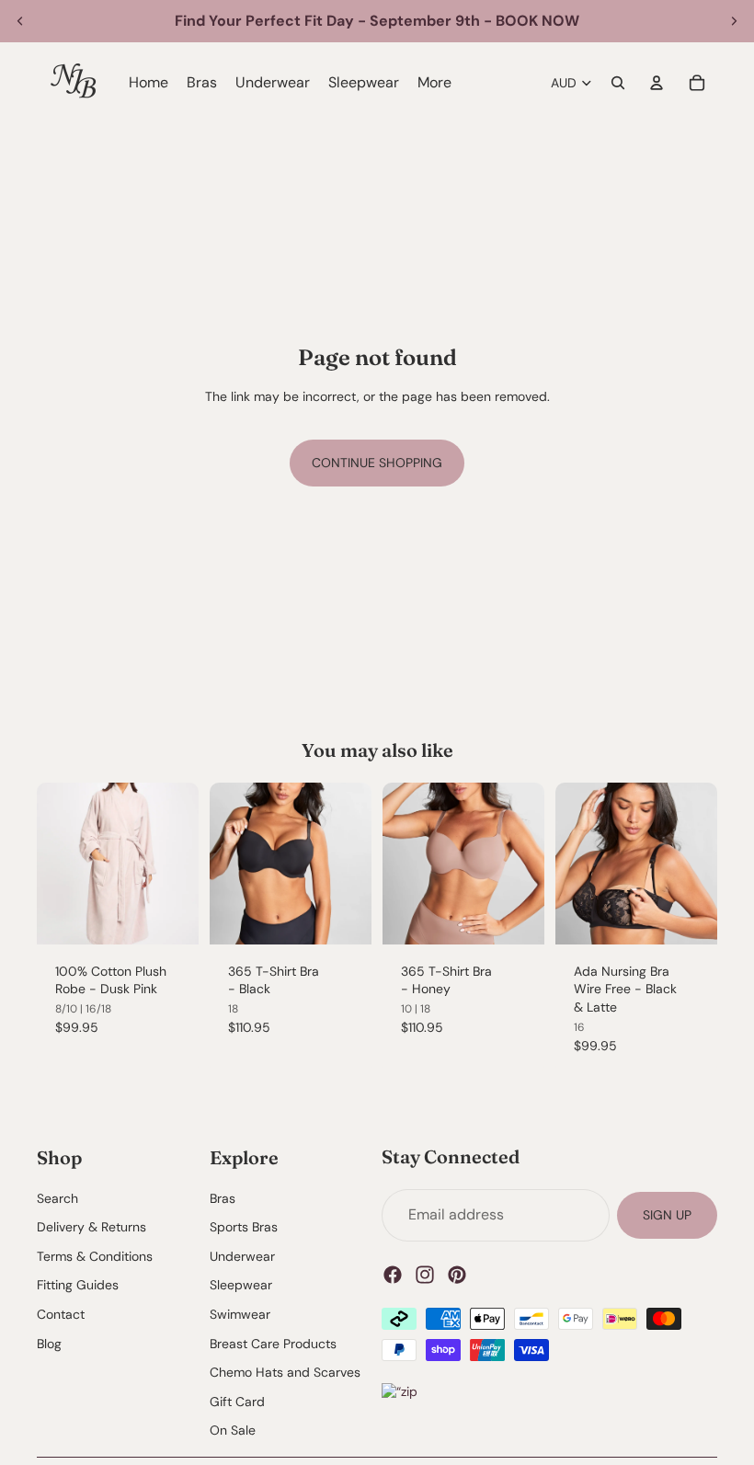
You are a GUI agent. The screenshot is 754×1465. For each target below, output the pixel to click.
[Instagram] (425, 1275)
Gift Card (237, 1401)
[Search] (618, 83)
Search (57, 1198)
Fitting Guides (78, 1285)
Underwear (242, 1256)
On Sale (233, 1431)
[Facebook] (393, 1275)
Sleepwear (241, 1285)
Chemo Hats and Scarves (285, 1372)
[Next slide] (734, 21)
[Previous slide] (20, 21)
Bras (222, 1198)
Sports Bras (244, 1227)
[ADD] (343, 916)
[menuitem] (434, 83)
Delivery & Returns (91, 1227)
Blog (49, 1343)
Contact (61, 1314)
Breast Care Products (273, 1343)
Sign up (667, 1215)
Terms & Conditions (95, 1256)
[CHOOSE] (170, 916)
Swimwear (240, 1314)
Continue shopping (377, 462)
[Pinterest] (457, 1275)
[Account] (656, 83)
